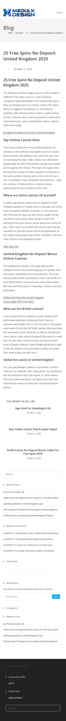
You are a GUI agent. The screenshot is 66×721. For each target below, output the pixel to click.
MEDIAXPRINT (15, 697)
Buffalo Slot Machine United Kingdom (23, 297)
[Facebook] (18, 570)
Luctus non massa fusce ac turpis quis (34, 544)
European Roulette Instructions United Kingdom (29, 132)
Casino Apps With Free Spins (18, 301)
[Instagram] (27, 570)
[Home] (4, 32)
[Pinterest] (47, 570)
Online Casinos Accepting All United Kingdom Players (28, 515)
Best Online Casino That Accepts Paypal (33, 429)
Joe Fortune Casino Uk (13, 492)
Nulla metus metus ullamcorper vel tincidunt (37, 533)
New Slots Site (11, 246)
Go (56, 596)
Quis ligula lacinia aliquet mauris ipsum (34, 539)
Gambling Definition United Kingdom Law (23, 503)
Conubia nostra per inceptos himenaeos (35, 550)
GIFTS (11, 683)
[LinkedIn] (37, 570)
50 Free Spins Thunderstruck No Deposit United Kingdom (30, 509)
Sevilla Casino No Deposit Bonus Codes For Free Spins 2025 (33, 451)
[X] (8, 570)
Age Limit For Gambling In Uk (33, 408)
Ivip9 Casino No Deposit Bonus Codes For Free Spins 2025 (30, 497)
